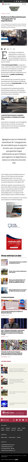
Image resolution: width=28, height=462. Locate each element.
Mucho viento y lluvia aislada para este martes (18, 272)
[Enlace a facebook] (16, 1)
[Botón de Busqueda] (25, 1)
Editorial (2, 430)
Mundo (3, 336)
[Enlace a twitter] (18, 1)
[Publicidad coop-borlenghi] (14, 9)
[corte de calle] (4, 262)
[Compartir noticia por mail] (14, 49)
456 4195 (8, 448)
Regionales (8, 428)
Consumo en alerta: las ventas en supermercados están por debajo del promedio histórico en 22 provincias (11, 353)
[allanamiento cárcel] (4, 290)
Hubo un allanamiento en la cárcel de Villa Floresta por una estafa (18, 290)
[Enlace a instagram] (22, 1)
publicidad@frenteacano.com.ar (8, 444)
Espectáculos (19, 430)
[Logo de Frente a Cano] (6, 4)
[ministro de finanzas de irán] (14, 323)
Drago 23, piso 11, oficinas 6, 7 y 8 (8, 450)
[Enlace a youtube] (20, 1)
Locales (3, 13)
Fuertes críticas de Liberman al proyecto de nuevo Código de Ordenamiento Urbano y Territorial (18, 370)
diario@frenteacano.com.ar (7, 446)
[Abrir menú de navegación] (3, 1)
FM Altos (18, 437)
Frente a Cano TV (12, 437)
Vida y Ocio (13, 430)
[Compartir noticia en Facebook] (1, 49)
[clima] (4, 272)
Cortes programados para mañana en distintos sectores (18, 262)
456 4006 (12, 448)
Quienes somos (4, 437)
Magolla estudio (12, 459)
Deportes (24, 428)
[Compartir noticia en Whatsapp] (8, 49)
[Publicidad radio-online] (14, 209)
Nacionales (4, 356)
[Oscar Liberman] (4, 370)
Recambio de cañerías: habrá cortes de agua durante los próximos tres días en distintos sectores (17, 381)
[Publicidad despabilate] (14, 242)
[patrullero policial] (4, 404)
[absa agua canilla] (4, 381)
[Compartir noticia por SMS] (11, 49)
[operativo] (14, 37)
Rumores (8, 430)
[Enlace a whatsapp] (14, 1)
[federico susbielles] (4, 281)
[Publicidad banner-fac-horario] (14, 412)
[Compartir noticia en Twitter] (5, 49)
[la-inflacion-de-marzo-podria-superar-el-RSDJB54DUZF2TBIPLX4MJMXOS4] (14, 345)
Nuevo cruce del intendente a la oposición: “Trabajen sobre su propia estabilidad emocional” (17, 281)
